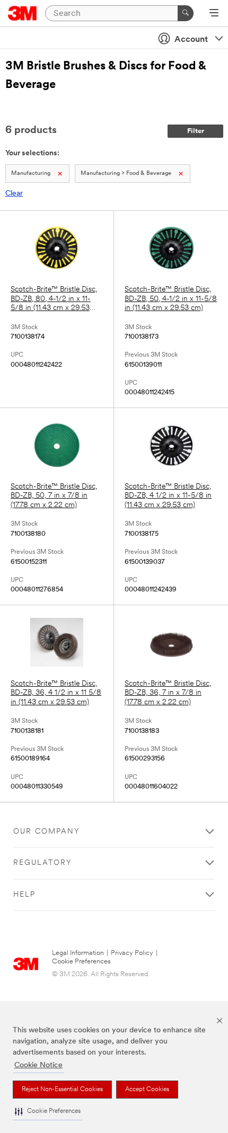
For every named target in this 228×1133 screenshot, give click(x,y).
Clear (14, 194)
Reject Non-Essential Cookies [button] (62, 1089)
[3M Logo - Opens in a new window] (22, 13)
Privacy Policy (132, 953)
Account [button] (191, 40)
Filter (195, 131)
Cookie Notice (38, 1065)
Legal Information (78, 953)
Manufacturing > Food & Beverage (126, 173)
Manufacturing (30, 173)
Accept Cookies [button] (147, 1089)
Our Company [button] (46, 832)
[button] (48, 1111)
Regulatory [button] (42, 863)
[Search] (186, 13)
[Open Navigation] (213, 14)
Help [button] (24, 895)
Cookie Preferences (81, 961)
